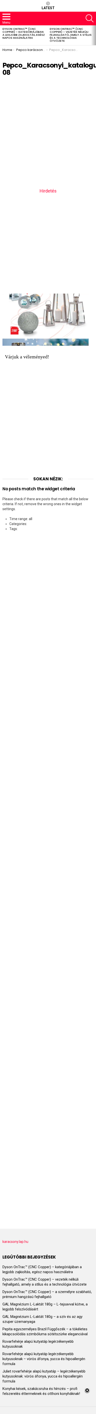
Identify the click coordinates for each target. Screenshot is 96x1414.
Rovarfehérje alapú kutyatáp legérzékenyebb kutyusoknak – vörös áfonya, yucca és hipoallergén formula (43, 1359)
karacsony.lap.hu (15, 1242)
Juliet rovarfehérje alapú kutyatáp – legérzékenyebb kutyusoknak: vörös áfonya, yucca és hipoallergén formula (43, 1376)
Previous (2, 35)
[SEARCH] (90, 18)
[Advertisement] (48, 133)
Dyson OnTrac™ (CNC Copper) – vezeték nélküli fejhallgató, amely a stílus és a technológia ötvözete (71, 35)
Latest (48, 8)
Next (93, 35)
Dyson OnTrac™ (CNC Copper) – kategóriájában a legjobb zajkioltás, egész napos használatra (23, 33)
